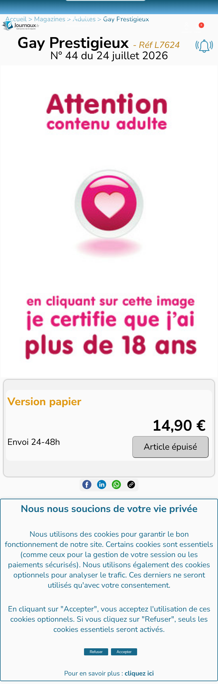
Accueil (16, 19)
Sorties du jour (136, 17)
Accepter (124, 652)
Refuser (96, 652)
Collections (106, 17)
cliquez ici (139, 673)
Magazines (77, 17)
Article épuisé (170, 447)
